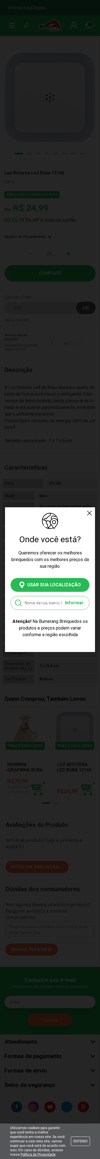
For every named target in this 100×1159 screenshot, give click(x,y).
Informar (74, 602)
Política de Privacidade (38, 1155)
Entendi (80, 1141)
